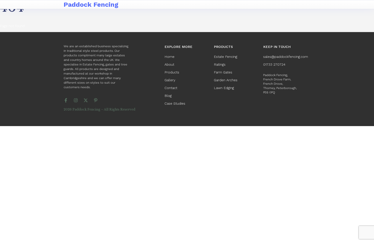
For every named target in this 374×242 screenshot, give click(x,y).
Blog (168, 96)
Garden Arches (225, 80)
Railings (220, 64)
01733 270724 (274, 64)
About (169, 64)
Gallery (169, 80)
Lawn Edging (224, 88)
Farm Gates (223, 72)
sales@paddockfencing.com (285, 57)
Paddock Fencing (91, 4)
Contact (170, 88)
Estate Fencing (225, 57)
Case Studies (174, 103)
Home (169, 57)
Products (171, 72)
